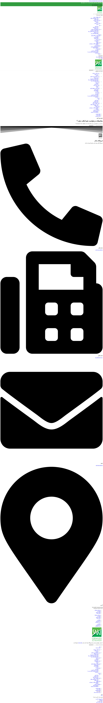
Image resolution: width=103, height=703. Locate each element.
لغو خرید (98, 611)
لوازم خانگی (98, 42)
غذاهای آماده (96, 37)
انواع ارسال (98, 613)
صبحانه (97, 41)
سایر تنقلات (96, 19)
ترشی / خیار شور (97, 23)
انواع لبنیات (96, 40)
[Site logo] (99, 69)
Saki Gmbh (83, 2)
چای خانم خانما (95, 27)
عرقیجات (96, 52)
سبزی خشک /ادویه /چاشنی (95, 29)
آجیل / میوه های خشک (94, 18)
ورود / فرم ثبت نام (97, 692)
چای (99, 25)
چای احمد (96, 26)
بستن (102, 695)
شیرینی (99, 34)
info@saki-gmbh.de (99, 465)
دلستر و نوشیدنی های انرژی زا (93, 51)
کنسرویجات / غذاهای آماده (95, 35)
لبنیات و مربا (98, 39)
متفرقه (97, 44)
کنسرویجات (96, 38)
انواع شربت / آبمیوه (95, 50)
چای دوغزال (96, 28)
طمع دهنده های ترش (94, 33)
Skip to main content (99, 0)
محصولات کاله (95, 47)
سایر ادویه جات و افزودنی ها (93, 31)
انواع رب (96, 36)
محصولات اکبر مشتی (94, 46)
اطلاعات (98, 623)
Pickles (99, 53)
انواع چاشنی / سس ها (94, 30)
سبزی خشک (96, 32)
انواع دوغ (96, 49)
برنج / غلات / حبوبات (96, 20)
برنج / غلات (96, 21)
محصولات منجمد (97, 45)
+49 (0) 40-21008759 (99, 357)
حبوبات (97, 22)
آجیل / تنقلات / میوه (97, 17)
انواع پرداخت (98, 612)
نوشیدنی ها (98, 48)
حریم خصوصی (97, 622)
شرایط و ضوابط (97, 610)
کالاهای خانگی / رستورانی (93, 43)
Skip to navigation (92, 0)
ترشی (97, 24)
